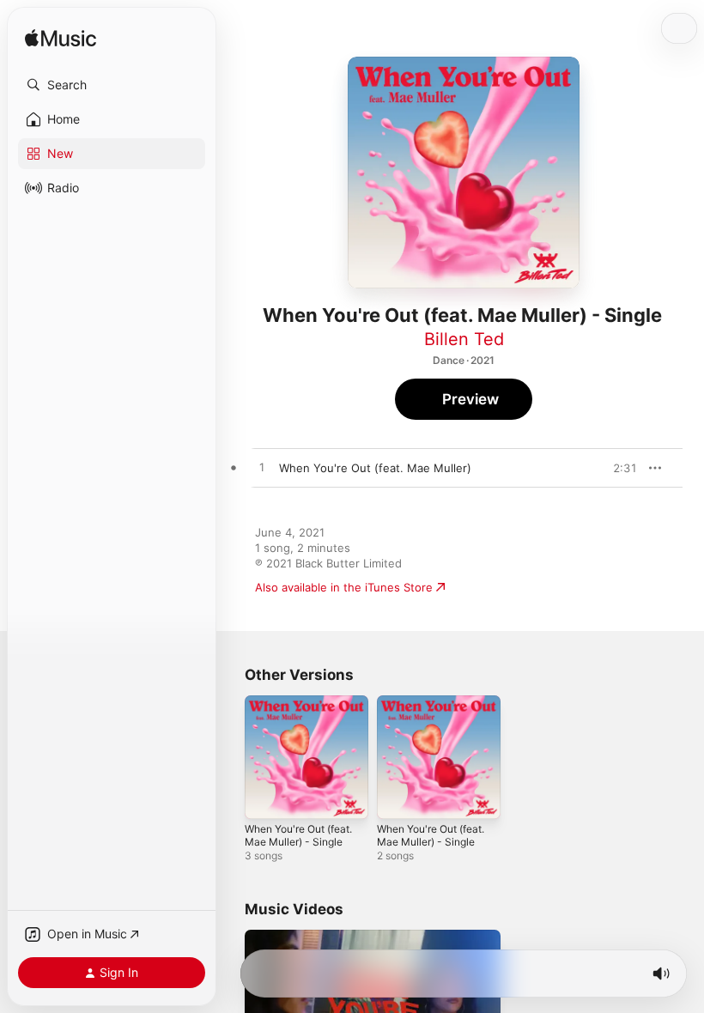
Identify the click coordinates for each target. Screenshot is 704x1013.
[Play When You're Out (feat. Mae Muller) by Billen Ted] (262, 468)
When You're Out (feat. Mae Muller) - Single (298, 835)
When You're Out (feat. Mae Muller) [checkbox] (375, 468)
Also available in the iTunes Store (344, 587)
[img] (60, 39)
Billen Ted (464, 339)
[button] (111, 85)
